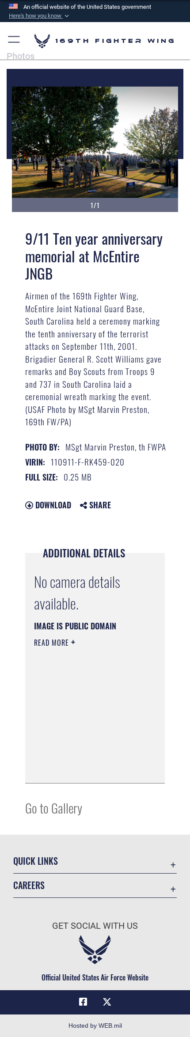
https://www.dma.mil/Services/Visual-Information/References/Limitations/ (87, 766)
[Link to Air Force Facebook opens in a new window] (83, 1002)
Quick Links (35, 861)
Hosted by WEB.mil (95, 1025)
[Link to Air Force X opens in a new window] (107, 1002)
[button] (40, 15)
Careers (29, 885)
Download (52, 505)
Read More (52, 642)
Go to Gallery (53, 807)
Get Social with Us (95, 926)
